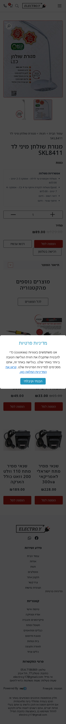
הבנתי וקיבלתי (33, 381)
